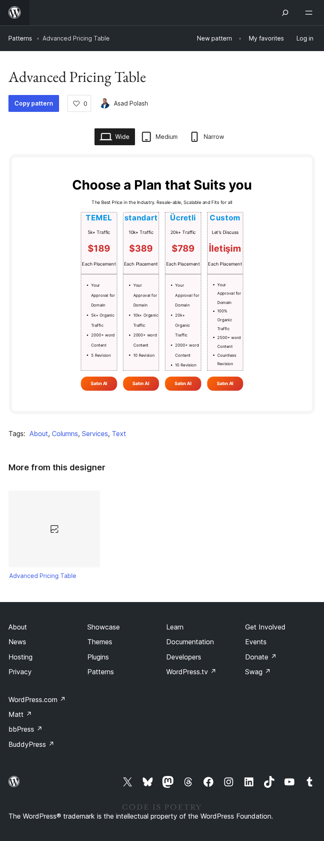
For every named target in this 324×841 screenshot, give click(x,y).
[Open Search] (285, 12)
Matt (20, 714)
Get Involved (265, 627)
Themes (99, 642)
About (39, 433)
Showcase (103, 627)
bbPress (25, 729)
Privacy (20, 671)
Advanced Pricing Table (42, 575)
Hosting (20, 657)
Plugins (98, 657)
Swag (258, 671)
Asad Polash (131, 103)
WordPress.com (37, 699)
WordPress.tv (191, 671)
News (17, 642)
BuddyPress (31, 744)
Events (256, 642)
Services (95, 433)
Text (119, 433)
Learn (175, 627)
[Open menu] (310, 12)
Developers (183, 657)
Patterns (20, 38)
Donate (261, 657)
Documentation (190, 642)
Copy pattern (33, 103)
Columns (65, 433)
